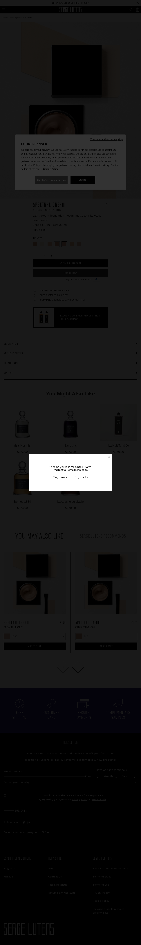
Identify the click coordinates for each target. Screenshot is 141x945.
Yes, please (60, 477)
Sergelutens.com (76, 469)
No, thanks (81, 477)
